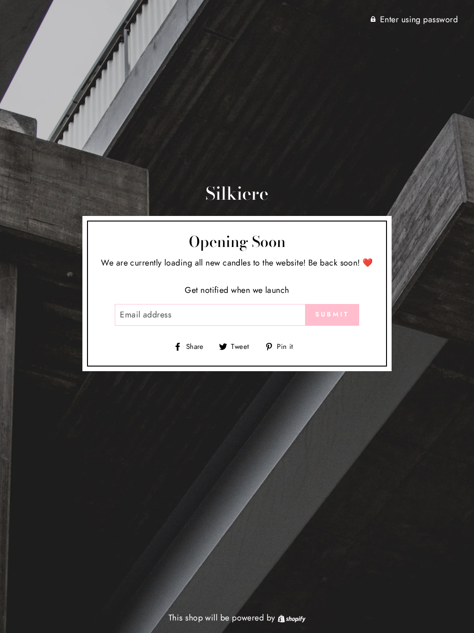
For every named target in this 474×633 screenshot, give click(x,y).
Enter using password (419, 19)
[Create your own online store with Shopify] (292, 618)
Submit (332, 314)
